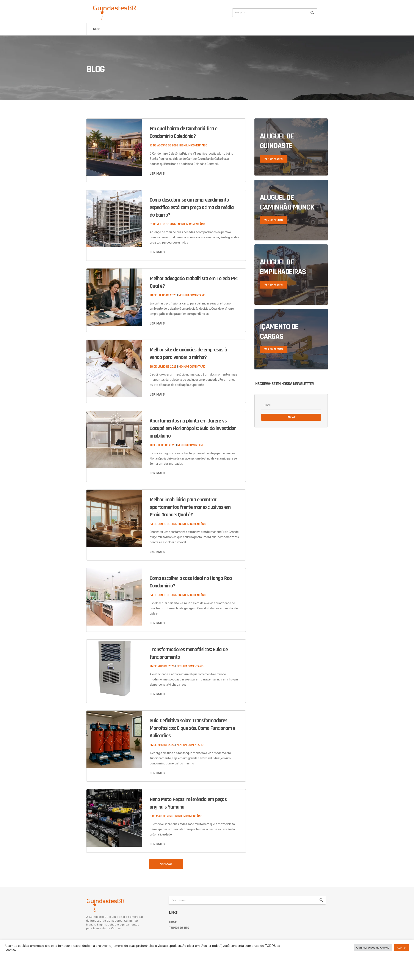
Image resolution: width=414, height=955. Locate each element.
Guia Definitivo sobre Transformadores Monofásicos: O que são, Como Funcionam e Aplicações (192, 728)
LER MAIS (157, 173)
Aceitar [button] (401, 947)
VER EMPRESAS (273, 158)
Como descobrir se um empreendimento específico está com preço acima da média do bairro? (192, 208)
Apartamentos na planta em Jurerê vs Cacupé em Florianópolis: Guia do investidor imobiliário (192, 428)
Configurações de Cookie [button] (372, 947)
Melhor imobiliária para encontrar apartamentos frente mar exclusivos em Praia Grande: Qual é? (190, 507)
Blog (96, 29)
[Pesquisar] (312, 13)
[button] (166, 864)
